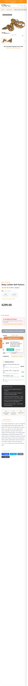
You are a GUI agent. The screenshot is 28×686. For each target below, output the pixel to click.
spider (5, 429)
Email (21, 454)
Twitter (14, 454)
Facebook (6, 454)
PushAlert (16, 351)
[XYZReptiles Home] (6, 5)
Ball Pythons (15, 356)
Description (6, 419)
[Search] (19, 5)
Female (14, 294)
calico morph (5, 443)
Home (2, 9)
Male (5, 294)
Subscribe (10, 349)
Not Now (18, 349)
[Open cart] (21, 5)
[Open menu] (24, 5)
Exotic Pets (9, 9)
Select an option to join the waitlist (14, 331)
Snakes (20, 356)
